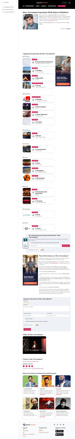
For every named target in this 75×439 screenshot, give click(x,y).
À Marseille (39, 78)
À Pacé (37, 215)
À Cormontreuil (40, 149)
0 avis (69, 28)
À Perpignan (39, 170)
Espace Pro (41, 430)
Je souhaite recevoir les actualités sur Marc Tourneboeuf (36, 321)
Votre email (49, 313)
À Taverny (38, 201)
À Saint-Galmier (40, 107)
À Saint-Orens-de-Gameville (41, 192)
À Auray (38, 85)
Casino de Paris (49, 266)
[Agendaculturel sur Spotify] (63, 425)
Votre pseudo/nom (27, 313)
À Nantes (38, 99)
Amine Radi (58, 388)
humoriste (56, 16)
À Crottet (38, 122)
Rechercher (5, 2)
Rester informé (66, 245)
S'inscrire (64, 2)
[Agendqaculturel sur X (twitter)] (54, 425)
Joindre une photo (29, 318)
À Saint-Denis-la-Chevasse (44, 62)
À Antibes (38, 70)
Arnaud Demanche (28, 388)
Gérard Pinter (43, 411)
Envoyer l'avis (27, 329)
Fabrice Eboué (27, 411)
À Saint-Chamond (41, 114)
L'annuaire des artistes (8, 9)
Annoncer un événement (44, 432)
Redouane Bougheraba (61, 411)
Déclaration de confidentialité (28, 434)
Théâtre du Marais (51, 20)
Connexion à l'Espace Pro (8, 12)
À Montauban (40, 178)
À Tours (38, 228)
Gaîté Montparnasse (54, 263)
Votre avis (26, 304)
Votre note (26, 300)
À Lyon (37, 163)
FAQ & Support (25, 430)
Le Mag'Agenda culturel (8, 7)
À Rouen (38, 136)
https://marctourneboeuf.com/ (33, 361)
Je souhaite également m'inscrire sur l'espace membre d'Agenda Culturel (45, 242)
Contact (24, 435)
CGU (23, 432)
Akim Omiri (42, 388)
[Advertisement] (47, 43)
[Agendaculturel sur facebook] (57, 425)
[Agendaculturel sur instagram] (60, 425)
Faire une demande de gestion (38, 368)
